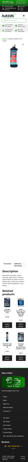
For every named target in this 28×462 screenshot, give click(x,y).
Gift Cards (6, 421)
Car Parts (6, 418)
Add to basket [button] (7, 325)
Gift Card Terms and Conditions (13, 436)
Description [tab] (7, 264)
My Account (7, 425)
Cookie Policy (7, 429)
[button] (23, 44)
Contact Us (6, 411)
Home (4, 39)
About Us (6, 404)
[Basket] (23, 16)
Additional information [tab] (18, 265)
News (5, 400)
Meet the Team (8, 407)
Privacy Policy (7, 432)
